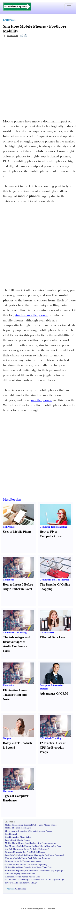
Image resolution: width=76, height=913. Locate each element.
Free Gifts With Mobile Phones (19, 855)
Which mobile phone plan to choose (21, 870)
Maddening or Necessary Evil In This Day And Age (41, 879)
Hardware (8, 791)
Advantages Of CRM (54, 693)
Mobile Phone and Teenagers (18, 828)
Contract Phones (12, 852)
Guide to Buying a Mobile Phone (20, 873)
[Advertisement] (38, 79)
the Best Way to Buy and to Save (46, 846)
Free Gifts (9, 840)
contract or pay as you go (52, 870)
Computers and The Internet (54, 579)
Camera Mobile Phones (15, 864)
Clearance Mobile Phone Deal (18, 858)
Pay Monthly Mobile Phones (18, 846)
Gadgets (7, 738)
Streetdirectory (32, 909)
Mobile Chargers (12, 825)
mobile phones (41, 400)
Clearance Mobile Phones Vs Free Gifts (22, 876)
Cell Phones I (11, 834)
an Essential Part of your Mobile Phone (39, 825)
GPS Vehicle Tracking (50, 738)
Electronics (8, 685)
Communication (12, 861)
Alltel (28, 837)
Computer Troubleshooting (53, 526)
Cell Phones (9, 526)
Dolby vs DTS (12, 743)
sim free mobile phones (31, 315)
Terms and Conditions (47, 909)
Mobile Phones (23, 840)
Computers (8, 579)
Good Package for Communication (40, 843)
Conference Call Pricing (15, 632)
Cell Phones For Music (15, 837)
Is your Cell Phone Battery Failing (20, 883)
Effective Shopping (41, 858)
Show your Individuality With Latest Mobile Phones (28, 831)
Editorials (8, 19)
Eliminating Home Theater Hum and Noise (15, 695)
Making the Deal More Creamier (48, 855)
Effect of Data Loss (52, 637)
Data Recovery (47, 632)
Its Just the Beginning (37, 864)
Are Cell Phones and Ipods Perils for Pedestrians (26, 849)
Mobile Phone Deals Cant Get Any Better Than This (28, 867)
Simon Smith (12, 35)
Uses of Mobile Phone (17, 531)
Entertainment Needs (31, 861)
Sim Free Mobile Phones (24, 26)
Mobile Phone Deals (14, 843)
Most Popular (12, 499)
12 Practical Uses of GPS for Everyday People (52, 747)
